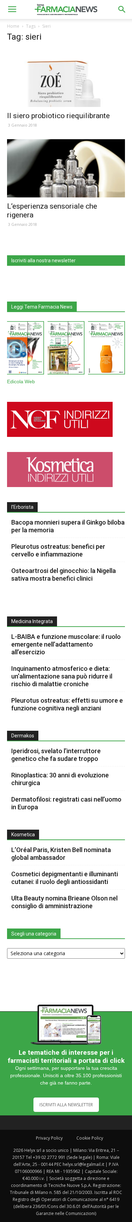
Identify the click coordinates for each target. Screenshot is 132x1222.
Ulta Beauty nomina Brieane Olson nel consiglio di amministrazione (64, 902)
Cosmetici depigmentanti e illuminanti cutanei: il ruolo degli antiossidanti (64, 877)
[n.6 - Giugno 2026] (106, 349)
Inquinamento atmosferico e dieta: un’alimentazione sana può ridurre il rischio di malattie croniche (61, 676)
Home (13, 26)
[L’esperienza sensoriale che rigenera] (66, 168)
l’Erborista (22, 507)
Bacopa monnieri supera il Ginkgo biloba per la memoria (68, 526)
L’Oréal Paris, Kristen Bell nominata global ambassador (61, 853)
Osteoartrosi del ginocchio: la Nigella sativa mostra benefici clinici (63, 574)
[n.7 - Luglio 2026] (66, 349)
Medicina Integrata (32, 621)
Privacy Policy (49, 1138)
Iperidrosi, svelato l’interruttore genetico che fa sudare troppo (56, 754)
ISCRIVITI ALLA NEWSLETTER (66, 1105)
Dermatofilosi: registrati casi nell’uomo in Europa (66, 803)
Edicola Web (21, 381)
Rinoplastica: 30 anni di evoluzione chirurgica (60, 778)
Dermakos (22, 735)
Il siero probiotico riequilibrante (58, 116)
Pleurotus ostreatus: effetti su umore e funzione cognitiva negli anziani (67, 704)
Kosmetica (23, 834)
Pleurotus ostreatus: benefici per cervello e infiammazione (58, 550)
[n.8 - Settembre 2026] (25, 349)
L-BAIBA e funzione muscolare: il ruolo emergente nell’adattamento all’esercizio (66, 644)
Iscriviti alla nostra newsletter (43, 260)
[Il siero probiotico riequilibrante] (66, 78)
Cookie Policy (89, 1138)
